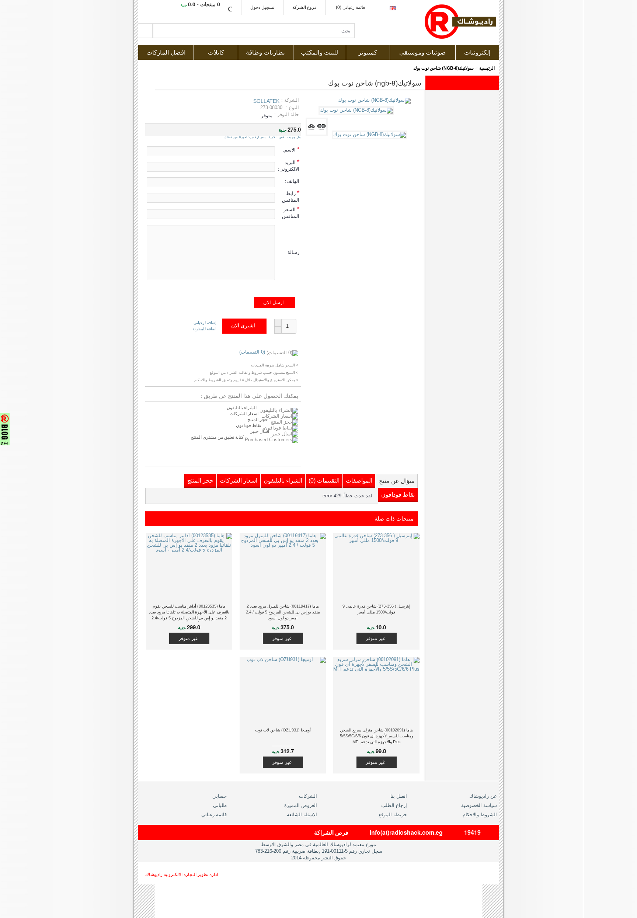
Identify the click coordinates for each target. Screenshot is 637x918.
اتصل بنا (398, 796)
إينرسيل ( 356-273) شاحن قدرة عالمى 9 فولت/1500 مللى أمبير (376, 609)
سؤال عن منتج (396, 481)
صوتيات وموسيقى (422, 52)
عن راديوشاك (483, 796)
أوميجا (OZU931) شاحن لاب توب (283, 730)
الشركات (308, 796)
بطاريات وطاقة (265, 52)
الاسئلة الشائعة (302, 814)
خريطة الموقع (393, 814)
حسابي (219, 796)
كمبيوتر (367, 52)
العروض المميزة (300, 805)
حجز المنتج (257, 419)
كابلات (216, 52)
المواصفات (359, 480)
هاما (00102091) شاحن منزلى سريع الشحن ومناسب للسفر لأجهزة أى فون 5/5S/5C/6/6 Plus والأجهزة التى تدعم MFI (376, 736)
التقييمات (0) (324, 480)
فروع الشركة (304, 7)
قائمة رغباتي (214, 814)
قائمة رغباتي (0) (350, 7)
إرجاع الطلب (394, 805)
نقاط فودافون (248, 425)
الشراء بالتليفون (242, 407)
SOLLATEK (266, 101)
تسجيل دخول (262, 7)
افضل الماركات (166, 52)
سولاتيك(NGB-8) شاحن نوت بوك (443, 68)
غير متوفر (375, 638)
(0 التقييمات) (252, 352)
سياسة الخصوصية (479, 805)
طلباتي (220, 805)
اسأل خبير (259, 431)
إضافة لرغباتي (205, 323)
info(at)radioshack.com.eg (406, 832)
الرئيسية (487, 68)
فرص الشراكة (331, 832)
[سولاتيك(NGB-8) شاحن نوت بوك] (357, 110)
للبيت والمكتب (319, 52)
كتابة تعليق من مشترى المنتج (218, 437)
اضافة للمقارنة (204, 329)
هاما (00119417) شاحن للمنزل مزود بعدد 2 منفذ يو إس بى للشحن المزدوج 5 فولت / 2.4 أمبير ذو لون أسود (283, 612)
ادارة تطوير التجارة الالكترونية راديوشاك (181, 874)
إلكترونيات (477, 52)
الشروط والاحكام (480, 814)
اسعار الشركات (244, 413)
